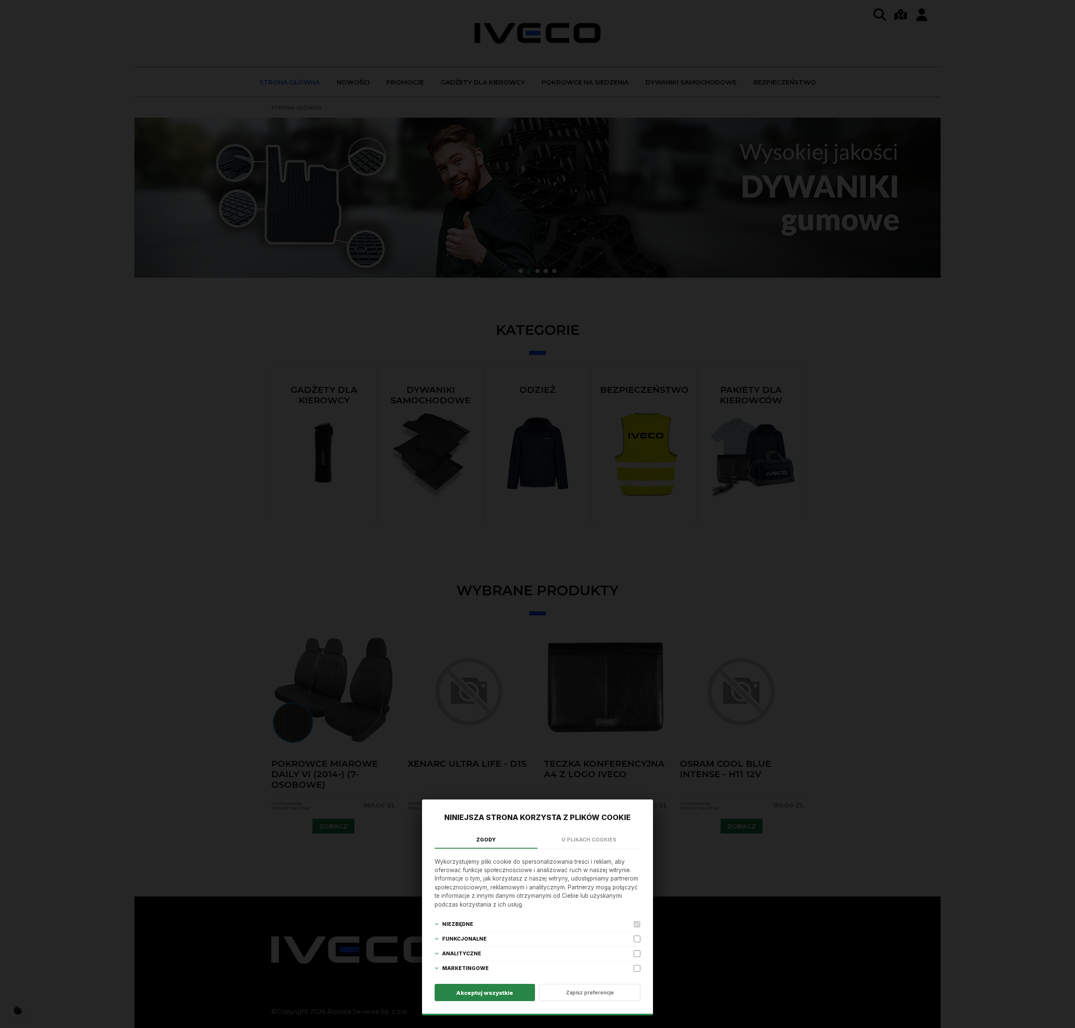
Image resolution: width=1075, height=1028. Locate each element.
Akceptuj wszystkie (484, 992)
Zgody (486, 839)
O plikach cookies (588, 839)
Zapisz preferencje (590, 992)
